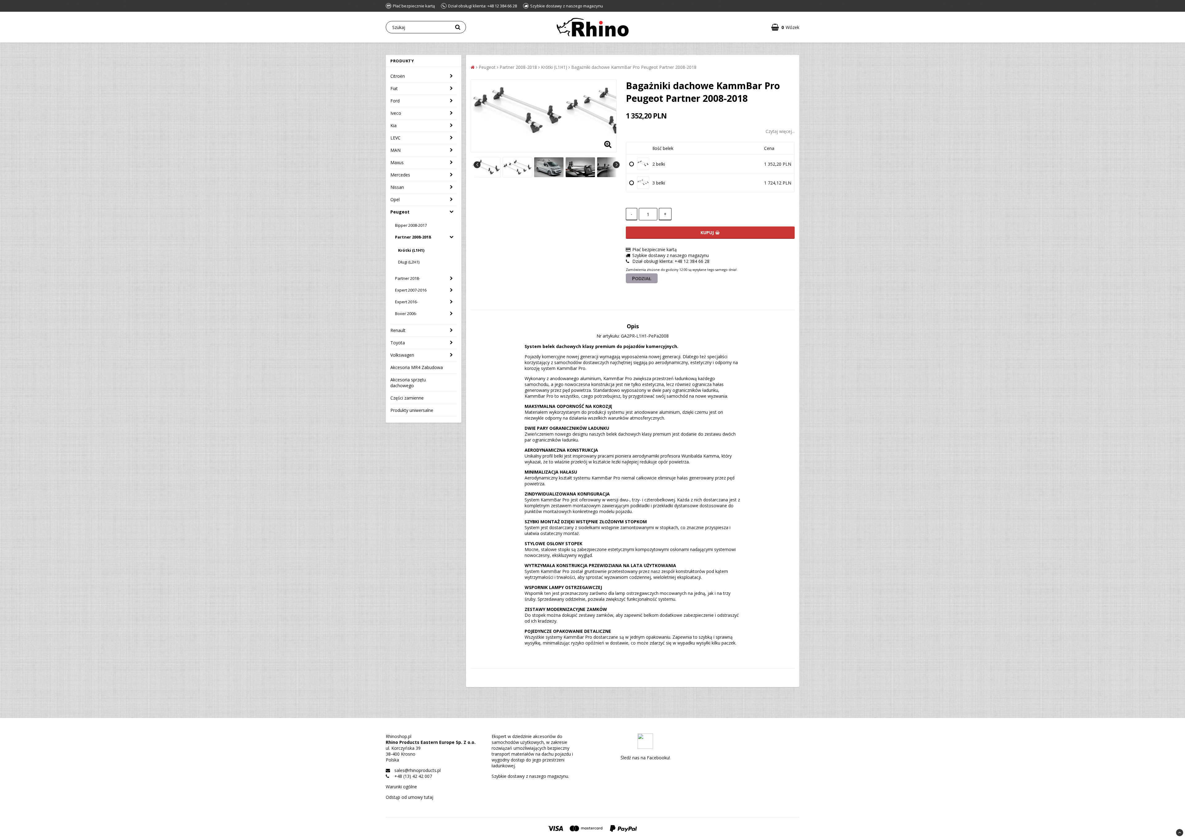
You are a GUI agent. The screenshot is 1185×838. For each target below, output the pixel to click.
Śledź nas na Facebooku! (645, 758)
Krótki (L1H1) (411, 250)
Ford (395, 101)
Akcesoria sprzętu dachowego (408, 382)
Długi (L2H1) (408, 262)
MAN (395, 150)
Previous (477, 164)
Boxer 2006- (406, 313)
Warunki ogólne (401, 787)
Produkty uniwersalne (411, 410)
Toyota (397, 343)
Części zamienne (407, 398)
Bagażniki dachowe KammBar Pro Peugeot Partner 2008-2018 (633, 67)
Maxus (397, 162)
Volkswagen (402, 355)
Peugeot (400, 212)
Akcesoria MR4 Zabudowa (416, 367)
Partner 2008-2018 (413, 237)
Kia (393, 125)
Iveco (395, 113)
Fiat (394, 88)
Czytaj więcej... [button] (780, 131)
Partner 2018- (407, 278)
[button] (785, 27)
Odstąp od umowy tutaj (409, 797)
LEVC (395, 138)
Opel (395, 199)
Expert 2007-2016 (410, 290)
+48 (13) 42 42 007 (413, 776)
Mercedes (400, 175)
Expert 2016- (406, 302)
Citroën (397, 76)
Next (616, 164)
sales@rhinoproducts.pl (417, 770)
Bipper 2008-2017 (411, 225)
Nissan (397, 187)
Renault (397, 330)
